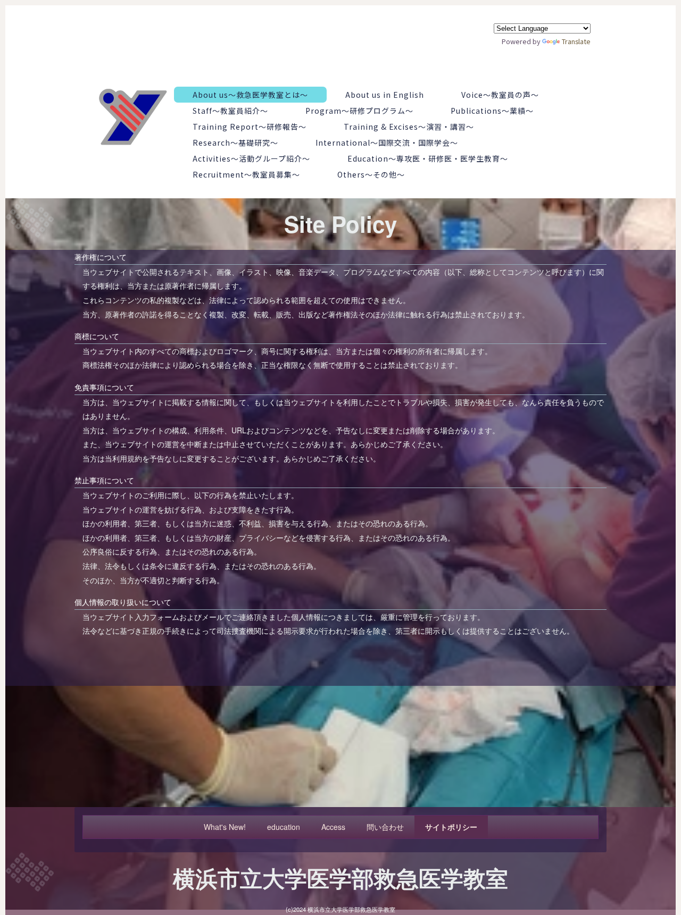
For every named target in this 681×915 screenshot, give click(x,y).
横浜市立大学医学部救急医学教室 (340, 878)
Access (333, 826)
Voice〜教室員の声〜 (500, 94)
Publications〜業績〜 (492, 110)
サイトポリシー (451, 826)
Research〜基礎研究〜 (235, 142)
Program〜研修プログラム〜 (359, 110)
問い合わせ (385, 826)
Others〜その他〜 (371, 174)
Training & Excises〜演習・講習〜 (409, 126)
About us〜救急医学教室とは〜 (250, 94)
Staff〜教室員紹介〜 (230, 110)
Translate (576, 41)
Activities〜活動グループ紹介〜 (251, 158)
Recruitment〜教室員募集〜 (246, 174)
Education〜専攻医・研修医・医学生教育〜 (427, 158)
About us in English (384, 94)
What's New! (225, 826)
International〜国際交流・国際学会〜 (386, 142)
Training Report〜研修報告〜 (249, 126)
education (283, 826)
